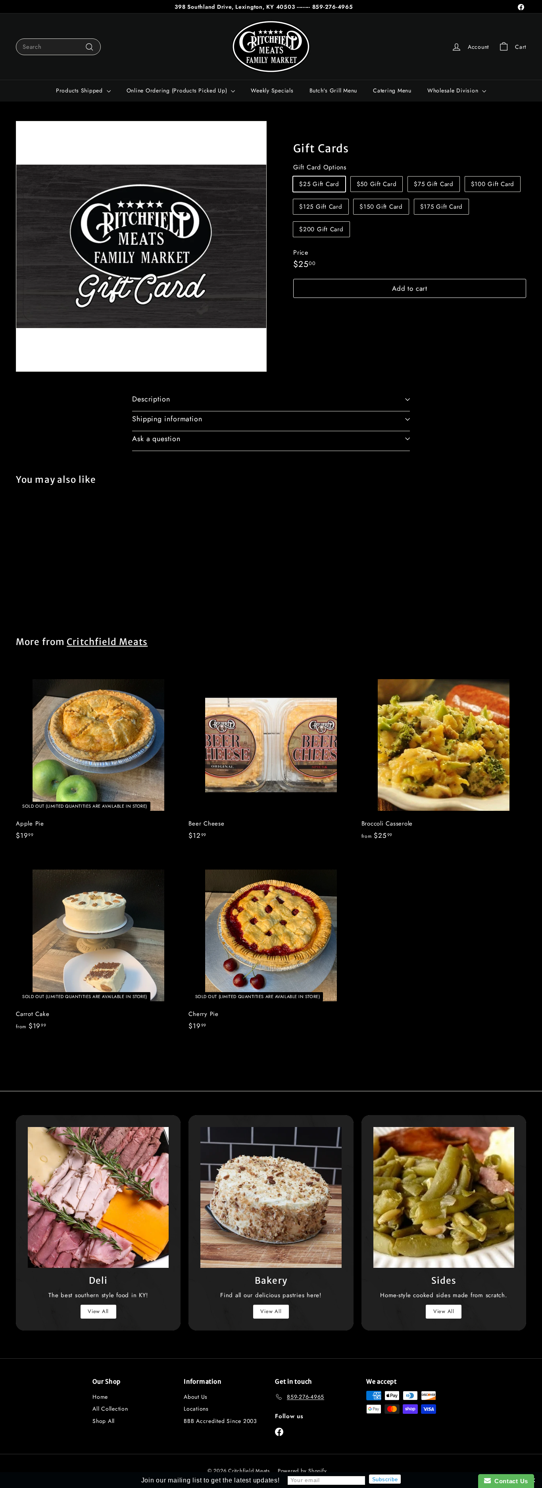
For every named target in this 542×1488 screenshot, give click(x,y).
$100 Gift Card (493, 184)
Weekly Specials (272, 90)
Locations (196, 1409)
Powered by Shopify (302, 1471)
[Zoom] (141, 246)
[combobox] (58, 46)
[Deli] (98, 1197)
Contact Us (509, 1481)
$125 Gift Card (320, 207)
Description (151, 399)
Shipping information (167, 419)
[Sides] (443, 1197)
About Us (196, 1397)
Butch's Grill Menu (333, 90)
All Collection (110, 1409)
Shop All (103, 1421)
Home (100, 1397)
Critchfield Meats (107, 641)
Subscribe (385, 1479)
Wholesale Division (453, 90)
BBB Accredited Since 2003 (220, 1421)
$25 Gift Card (319, 184)
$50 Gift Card (377, 184)
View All (98, 1311)
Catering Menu (392, 90)
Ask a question (156, 439)
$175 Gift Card (441, 207)
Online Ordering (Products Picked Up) (178, 90)
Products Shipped (80, 90)
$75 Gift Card (434, 184)
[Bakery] (270, 1197)
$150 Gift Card (381, 207)
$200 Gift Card (321, 229)
